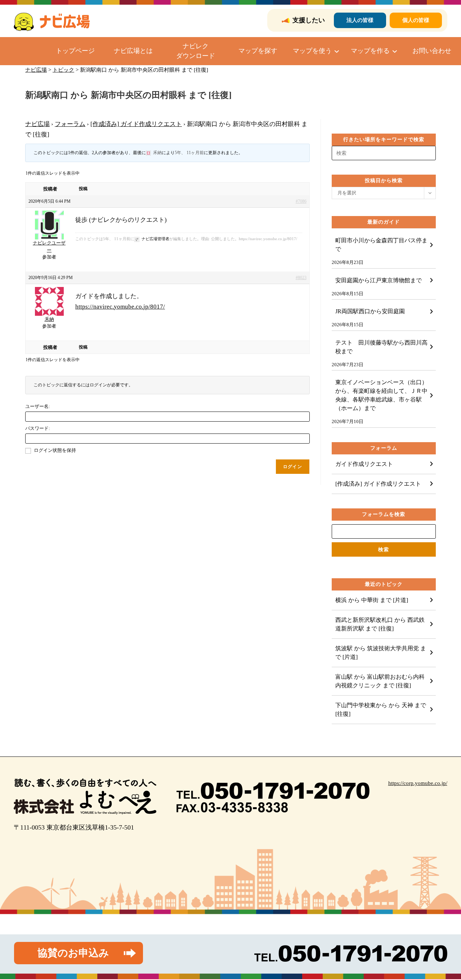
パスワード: (37, 428)
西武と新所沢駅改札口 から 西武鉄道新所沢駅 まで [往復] (380, 624)
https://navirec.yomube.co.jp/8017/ (120, 306)
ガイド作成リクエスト (364, 464)
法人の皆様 (359, 20)
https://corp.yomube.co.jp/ (417, 783)
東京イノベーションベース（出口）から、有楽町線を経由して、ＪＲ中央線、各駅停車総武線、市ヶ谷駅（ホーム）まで (381, 395)
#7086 (301, 201)
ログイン (292, 466)
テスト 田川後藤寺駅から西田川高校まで (381, 347)
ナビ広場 (37, 124)
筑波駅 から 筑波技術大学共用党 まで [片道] (380, 652)
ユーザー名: (37, 406)
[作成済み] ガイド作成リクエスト (136, 124)
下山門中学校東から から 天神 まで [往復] (380, 709)
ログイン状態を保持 (55, 450)
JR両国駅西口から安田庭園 (370, 311)
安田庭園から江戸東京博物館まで (378, 280)
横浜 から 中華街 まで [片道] (371, 600)
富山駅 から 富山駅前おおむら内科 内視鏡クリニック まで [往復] (382, 681)
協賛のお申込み (73, 952)
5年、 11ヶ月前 (189, 152)
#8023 (301, 277)
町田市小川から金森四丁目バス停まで (381, 244)
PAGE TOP (444, 943)
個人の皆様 (415, 20)
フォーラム (70, 124)
